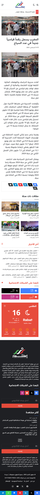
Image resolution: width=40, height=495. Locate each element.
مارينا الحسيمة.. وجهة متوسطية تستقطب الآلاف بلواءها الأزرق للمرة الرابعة (21, 265)
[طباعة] (35, 188)
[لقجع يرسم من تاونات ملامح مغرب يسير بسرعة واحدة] (29, 226)
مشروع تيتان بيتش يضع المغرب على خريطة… (11, 214)
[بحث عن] (37, 5)
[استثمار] (20, 4)
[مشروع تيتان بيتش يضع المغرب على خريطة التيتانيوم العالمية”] (10, 206)
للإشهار (7, 481)
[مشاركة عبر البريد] (10, 184)
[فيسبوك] (35, 184)
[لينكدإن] (25, 184)
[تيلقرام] (15, 184)
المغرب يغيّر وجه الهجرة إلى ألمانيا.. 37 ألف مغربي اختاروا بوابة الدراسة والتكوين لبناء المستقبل (20, 251)
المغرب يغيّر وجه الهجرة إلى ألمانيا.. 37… (30, 214)
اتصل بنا (26, 481)
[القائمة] (3, 5)
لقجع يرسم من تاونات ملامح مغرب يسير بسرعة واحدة (20, 269)
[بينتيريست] (20, 184)
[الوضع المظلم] (34, 5)
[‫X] (30, 184)
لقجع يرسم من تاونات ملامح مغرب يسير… (31, 234)
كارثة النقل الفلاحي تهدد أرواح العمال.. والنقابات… (10, 234)
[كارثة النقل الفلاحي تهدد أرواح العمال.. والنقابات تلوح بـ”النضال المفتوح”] (10, 226)
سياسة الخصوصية (17, 481)
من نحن (32, 481)
